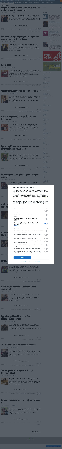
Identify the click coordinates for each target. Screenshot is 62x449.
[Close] (52, 187)
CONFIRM (22, 257)
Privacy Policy (38, 261)
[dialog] (31, 224)
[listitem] (31, 208)
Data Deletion (24, 261)
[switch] (46, 211)
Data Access (31, 261)
